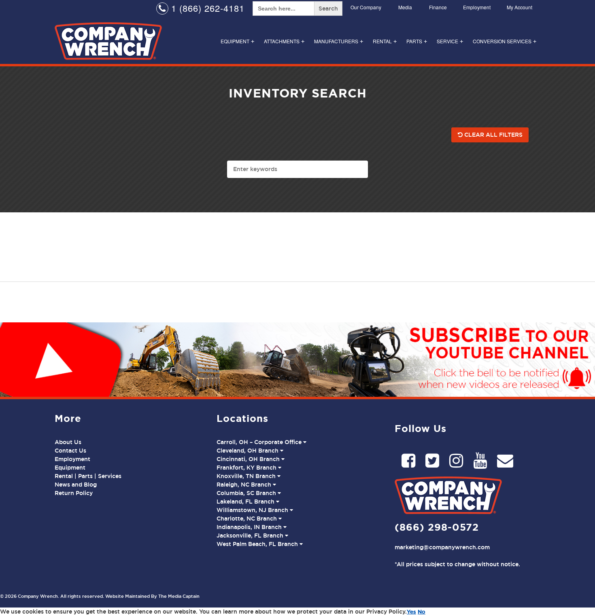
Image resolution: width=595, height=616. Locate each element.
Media (405, 7)
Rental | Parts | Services (88, 476)
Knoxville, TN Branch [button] (247, 476)
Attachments (284, 41)
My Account (519, 7)
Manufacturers (338, 41)
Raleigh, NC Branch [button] (245, 484)
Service (450, 41)
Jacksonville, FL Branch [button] (251, 535)
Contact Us (70, 450)
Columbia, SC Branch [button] (247, 493)
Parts (416, 41)
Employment (477, 7)
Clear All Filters (493, 134)
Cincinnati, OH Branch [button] (249, 459)
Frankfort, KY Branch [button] (247, 467)
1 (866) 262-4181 (206, 8)
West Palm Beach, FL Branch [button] (258, 544)
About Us (68, 442)
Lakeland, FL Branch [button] (246, 501)
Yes (411, 611)
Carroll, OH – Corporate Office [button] (260, 442)
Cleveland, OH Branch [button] (248, 450)
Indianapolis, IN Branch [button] (250, 527)
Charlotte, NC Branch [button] (247, 518)
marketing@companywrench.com (442, 547)
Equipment (237, 41)
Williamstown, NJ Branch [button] (253, 510)
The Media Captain (179, 596)
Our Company (366, 7)
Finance (438, 7)
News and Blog (76, 484)
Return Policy (74, 493)
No (421, 611)
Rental (385, 41)
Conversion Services (504, 41)
